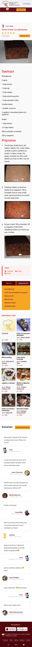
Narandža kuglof (23, 405)
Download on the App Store (10, 629)
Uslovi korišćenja (25, 634)
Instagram (22, 640)
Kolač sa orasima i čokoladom (8, 405)
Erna (11, 26)
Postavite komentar (22, 427)
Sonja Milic (19, 512)
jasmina (12, 535)
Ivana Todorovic (17, 472)
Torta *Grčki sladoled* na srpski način (16, 292)
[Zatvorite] (1, 3)
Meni (16, 644)
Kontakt (15, 635)
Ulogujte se (21, 9)
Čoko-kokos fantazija (23, 354)
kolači (19, 271)
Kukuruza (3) (8, 296)
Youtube (16, 640)
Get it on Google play (22, 629)
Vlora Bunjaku (14, 577)
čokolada (10, 271)
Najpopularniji (23, 283)
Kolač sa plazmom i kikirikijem (23, 329)
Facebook (5, 640)
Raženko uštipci (10, 302)
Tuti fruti (8, 329)
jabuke (9, 273)
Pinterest (28, 640)
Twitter (11, 640)
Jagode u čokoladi (8, 380)
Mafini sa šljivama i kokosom (23, 380)
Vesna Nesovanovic (16, 612)
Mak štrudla (8, 299)
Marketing (9, 635)
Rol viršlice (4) (9, 289)
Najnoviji (9, 283)
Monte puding (8, 354)
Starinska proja (9, 306)
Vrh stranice (15, 624)
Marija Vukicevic (15, 495)
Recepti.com (3, 635)
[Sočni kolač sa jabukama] (17, 173)
